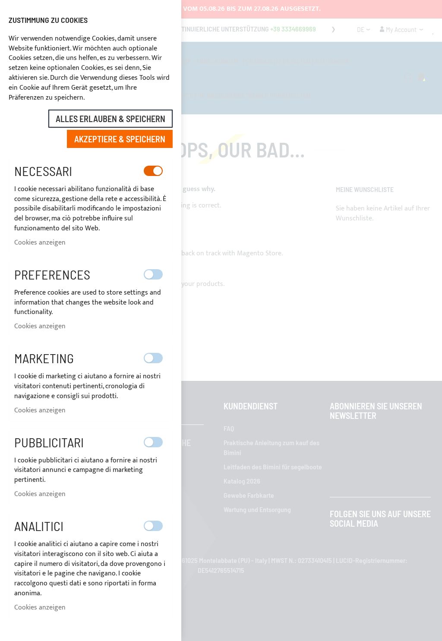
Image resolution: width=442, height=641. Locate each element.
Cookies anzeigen (40, 242)
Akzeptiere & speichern (119, 139)
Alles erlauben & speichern (110, 118)
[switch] (153, 171)
